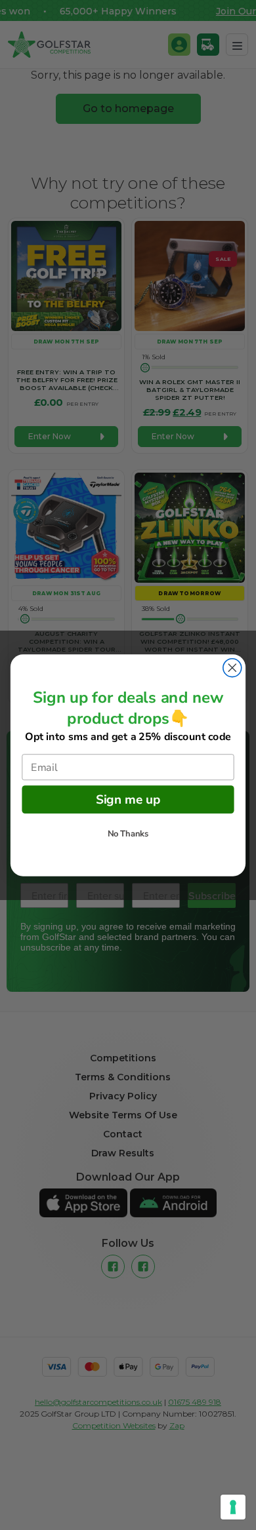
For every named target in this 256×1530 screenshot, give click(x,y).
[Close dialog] (232, 667)
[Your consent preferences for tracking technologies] (233, 1507)
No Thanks (128, 834)
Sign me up (128, 799)
